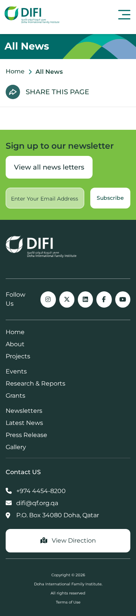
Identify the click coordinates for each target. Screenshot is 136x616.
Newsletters (24, 410)
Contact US (23, 472)
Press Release (26, 435)
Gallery (16, 447)
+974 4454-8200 (40, 491)
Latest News (24, 422)
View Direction (73, 540)
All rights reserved (68, 593)
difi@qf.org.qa (36, 503)
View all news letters (49, 167)
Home (15, 71)
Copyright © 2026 (68, 574)
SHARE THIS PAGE (57, 92)
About (15, 344)
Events (16, 371)
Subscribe (110, 197)
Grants (15, 395)
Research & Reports (35, 383)
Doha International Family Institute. (68, 584)
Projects (18, 356)
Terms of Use (68, 602)
